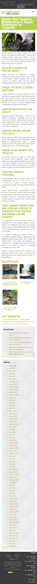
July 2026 (12, 368)
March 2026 (12, 379)
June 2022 (12, 488)
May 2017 (12, 543)
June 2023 (12, 461)
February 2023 (13, 469)
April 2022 (12, 493)
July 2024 (12, 429)
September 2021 (14, 512)
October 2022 (13, 477)
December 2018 (14, 533)
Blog (17, 557)
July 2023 (12, 458)
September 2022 (14, 480)
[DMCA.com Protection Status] (13, 573)
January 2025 (13, 416)
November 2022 (14, 474)
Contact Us (12, 559)
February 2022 (13, 498)
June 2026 (12, 371)
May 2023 (12, 464)
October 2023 (13, 451)
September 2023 (14, 453)
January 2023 (13, 472)
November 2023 (14, 448)
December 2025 (14, 387)
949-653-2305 (26, 4)
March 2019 (12, 530)
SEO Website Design (9, 569)
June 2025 (12, 403)
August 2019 (13, 525)
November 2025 (14, 389)
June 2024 (12, 432)
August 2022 (13, 482)
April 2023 (12, 466)
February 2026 (13, 381)
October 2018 (13, 535)
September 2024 (14, 424)
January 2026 (13, 384)
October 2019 (13, 520)
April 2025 (12, 408)
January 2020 (13, 517)
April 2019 (12, 528)
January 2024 (13, 445)
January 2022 (13, 501)
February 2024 (13, 443)
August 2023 (13, 456)
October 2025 (13, 392)
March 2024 (12, 440)
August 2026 (13, 366)
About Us (10, 557)
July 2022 (12, 485)
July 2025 (12, 400)
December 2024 (14, 419)
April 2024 (12, 437)
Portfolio (17, 555)
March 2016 (12, 546)
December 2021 (14, 504)
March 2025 (12, 411)
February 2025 (13, 413)
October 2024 (13, 421)
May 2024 (12, 435)
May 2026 (12, 374)
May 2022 (12, 490)
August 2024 (13, 427)
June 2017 (12, 541)
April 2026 (12, 376)
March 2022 (12, 496)
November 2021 (14, 506)
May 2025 (12, 405)
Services (8, 555)
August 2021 (13, 514)
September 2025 (14, 395)
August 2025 (13, 397)
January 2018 (13, 538)
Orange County (13, 13)
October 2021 (13, 509)
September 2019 (14, 522)
